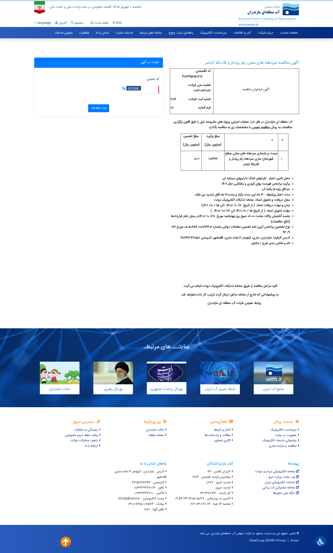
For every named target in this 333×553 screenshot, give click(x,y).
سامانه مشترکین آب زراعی (278, 487)
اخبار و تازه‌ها (222, 430)
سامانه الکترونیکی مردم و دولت (275, 471)
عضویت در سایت (286, 435)
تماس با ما (102, 33)
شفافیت (84, 33)
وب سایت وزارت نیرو (281, 477)
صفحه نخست (289, 33)
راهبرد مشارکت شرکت (84, 440)
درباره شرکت (265, 33)
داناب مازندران (155, 430)
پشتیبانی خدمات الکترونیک (279, 440)
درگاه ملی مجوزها (284, 493)
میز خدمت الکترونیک (213, 33)
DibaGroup (256, 540)
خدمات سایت (124, 33)
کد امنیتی (153, 79)
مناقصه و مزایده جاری (283, 446)
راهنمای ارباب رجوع (181, 33)
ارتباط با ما (91, 446)
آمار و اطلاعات (242, 33)
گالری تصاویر (222, 440)
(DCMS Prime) (275, 540)
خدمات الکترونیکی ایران (280, 482)
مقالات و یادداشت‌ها (217, 435)
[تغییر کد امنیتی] (123, 88)
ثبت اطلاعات (98, 108)
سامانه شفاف (156, 435)
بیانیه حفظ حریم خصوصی (81, 435)
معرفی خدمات (63, 33)
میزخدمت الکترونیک (284, 430)
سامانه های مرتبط (151, 33)
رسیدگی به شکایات (86, 430)
